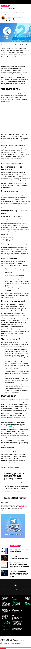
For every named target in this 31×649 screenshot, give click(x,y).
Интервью (24, 589)
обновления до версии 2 (16, 308)
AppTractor (11, 18)
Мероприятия (6, 623)
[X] (14, 20)
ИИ (19, 591)
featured (14, 508)
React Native (10, 54)
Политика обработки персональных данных (16, 601)
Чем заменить (6, 633)
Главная (3, 589)
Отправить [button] (3, 648)
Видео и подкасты (16, 589)
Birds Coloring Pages (5, 630)
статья (23, 510)
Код (28, 589)
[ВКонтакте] (6, 20)
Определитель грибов (6, 626)
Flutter (20, 508)
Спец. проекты (6, 622)
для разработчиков (7, 510)
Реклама (4, 621)
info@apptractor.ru (24, 506)
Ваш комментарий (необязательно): (10, 643)
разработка (17, 510)
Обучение (15, 591)
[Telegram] (10, 20)
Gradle (10, 426)
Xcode (8, 429)
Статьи (8, 589)
